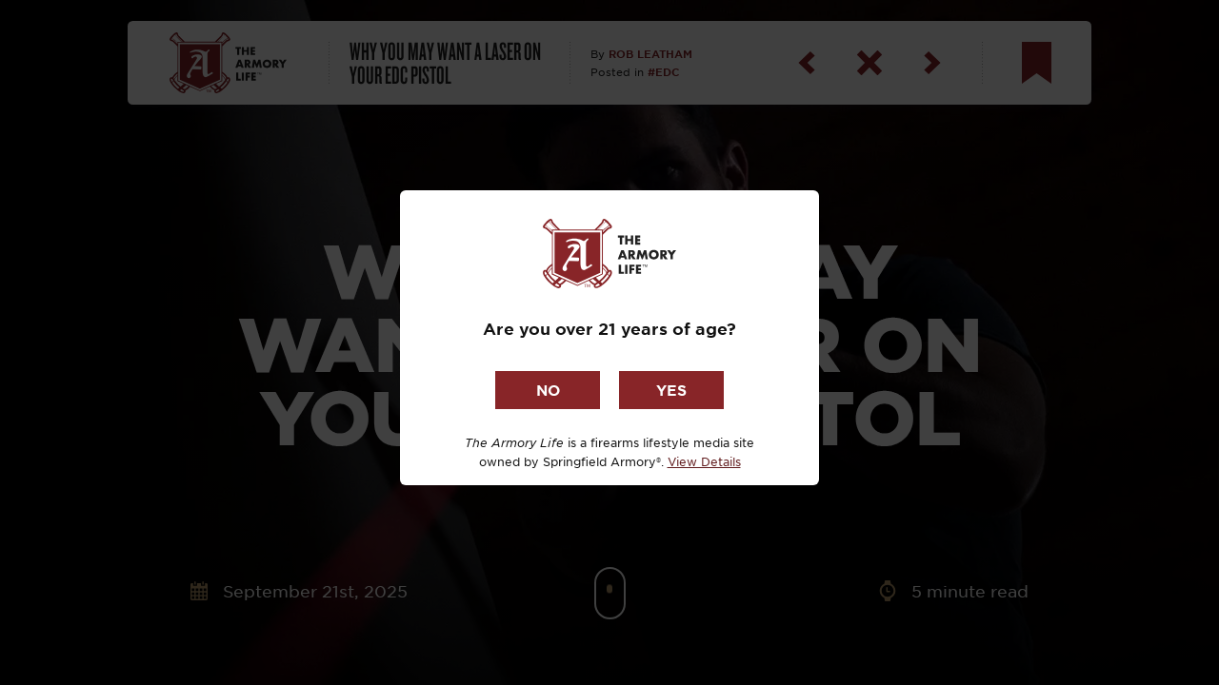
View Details (704, 461)
